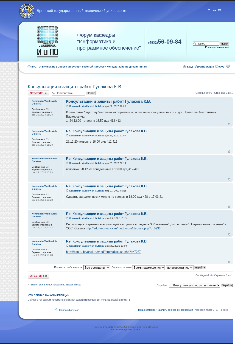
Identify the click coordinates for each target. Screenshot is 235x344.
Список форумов (69, 66)
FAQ (221, 66)
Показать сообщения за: (68, 267)
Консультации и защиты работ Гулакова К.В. (75, 86)
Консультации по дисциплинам (127, 66)
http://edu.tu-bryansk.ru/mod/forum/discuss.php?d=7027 (103, 252)
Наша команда (146, 309)
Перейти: (162, 285)
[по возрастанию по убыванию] (186, 267)
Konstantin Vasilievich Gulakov (86, 106)
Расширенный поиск (217, 47)
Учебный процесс (93, 66)
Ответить (33, 91)
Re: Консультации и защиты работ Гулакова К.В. (107, 131)
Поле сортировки (122, 267)
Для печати (227, 66)
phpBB (110, 327)
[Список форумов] (47, 41)
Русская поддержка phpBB (125, 329)
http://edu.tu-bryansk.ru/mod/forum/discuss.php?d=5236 (123, 228)
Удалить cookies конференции (175, 309)
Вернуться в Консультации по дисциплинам (56, 284)
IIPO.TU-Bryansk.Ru (43, 66)
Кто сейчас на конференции (48, 295)
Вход (190, 66)
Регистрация (206, 66)
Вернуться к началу (229, 124)
